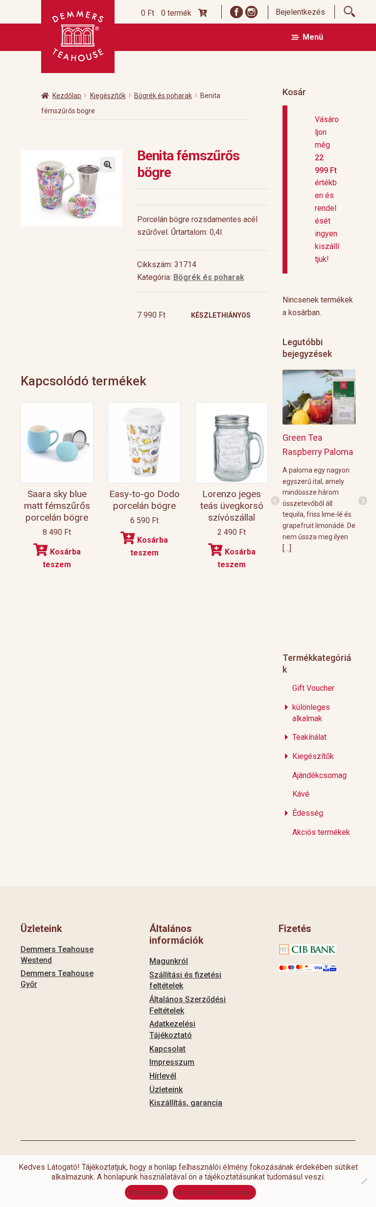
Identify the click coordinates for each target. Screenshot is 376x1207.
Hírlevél (162, 1076)
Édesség (307, 813)
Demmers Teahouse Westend (57, 955)
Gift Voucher (313, 688)
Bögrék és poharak (163, 96)
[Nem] (364, 1181)
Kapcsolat (167, 1049)
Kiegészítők (108, 96)
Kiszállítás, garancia (185, 1102)
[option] (318, 461)
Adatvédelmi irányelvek (214, 1192)
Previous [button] (275, 501)
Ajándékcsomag (319, 775)
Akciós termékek (321, 832)
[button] (108, 165)
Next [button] (363, 501)
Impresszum (171, 1062)
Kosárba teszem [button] (62, 558)
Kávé (300, 794)
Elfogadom (146, 1192)
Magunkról (168, 961)
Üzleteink (166, 1089)
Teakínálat (309, 737)
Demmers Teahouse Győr (57, 979)
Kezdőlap (66, 96)
